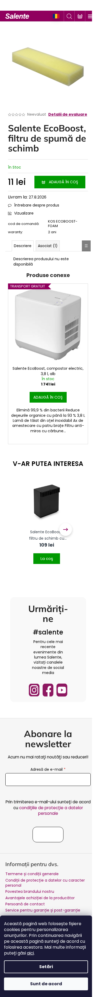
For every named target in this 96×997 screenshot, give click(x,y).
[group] (46, 529)
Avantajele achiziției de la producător (40, 898)
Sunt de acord (46, 984)
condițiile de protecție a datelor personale (51, 810)
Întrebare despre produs (36, 205)
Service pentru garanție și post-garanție (42, 910)
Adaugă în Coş (63, 182)
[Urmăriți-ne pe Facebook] (48, 690)
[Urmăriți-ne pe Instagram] (34, 690)
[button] (46, 555)
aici (30, 953)
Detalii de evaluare (67, 114)
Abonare (48, 834)
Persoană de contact (25, 904)
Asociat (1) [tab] (48, 245)
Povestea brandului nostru (29, 891)
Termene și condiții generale (32, 874)
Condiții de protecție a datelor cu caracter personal (45, 883)
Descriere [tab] (22, 245)
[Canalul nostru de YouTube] (61, 690)
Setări (46, 967)
